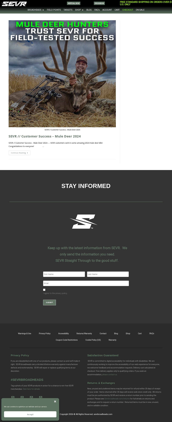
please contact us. (109, 374)
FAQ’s (151, 333)
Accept (30, 414)
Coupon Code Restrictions (67, 340)
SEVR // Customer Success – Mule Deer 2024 (45, 136)
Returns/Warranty (84, 333)
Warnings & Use (24, 333)
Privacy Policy (45, 333)
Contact (103, 333)
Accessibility (63, 333)
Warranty (112, 340)
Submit (49, 302)
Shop (128, 333)
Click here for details (31, 389)
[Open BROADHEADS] (43, 10)
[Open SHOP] (83, 10)
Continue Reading (20, 152)
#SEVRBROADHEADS (27, 380)
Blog (116, 333)
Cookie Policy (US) (93, 340)
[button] (55, 401)
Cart (140, 333)
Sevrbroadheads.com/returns (117, 399)
